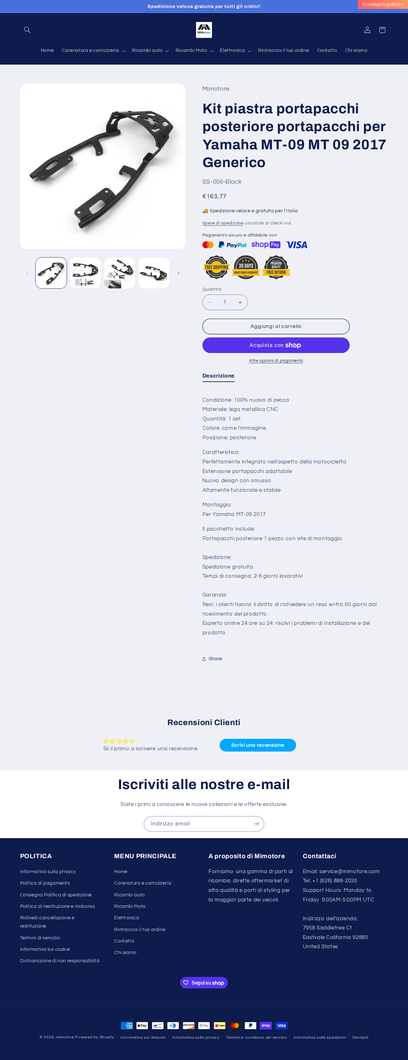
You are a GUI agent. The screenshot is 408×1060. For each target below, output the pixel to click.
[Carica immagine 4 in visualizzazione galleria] (153, 273)
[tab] (218, 377)
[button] (27, 30)
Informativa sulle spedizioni (320, 1037)
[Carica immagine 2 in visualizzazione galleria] (85, 273)
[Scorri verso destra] (178, 273)
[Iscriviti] (256, 824)
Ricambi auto (129, 894)
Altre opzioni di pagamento (276, 361)
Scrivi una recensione (257, 745)
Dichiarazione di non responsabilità (60, 960)
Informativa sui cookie (45, 949)
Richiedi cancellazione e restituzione (47, 922)
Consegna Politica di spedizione (56, 894)
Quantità (211, 289)
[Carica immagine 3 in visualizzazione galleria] (119, 273)
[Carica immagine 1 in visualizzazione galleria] (51, 273)
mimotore (65, 1037)
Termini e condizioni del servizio (256, 1037)
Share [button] (215, 658)
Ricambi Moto (130, 906)
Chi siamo (125, 952)
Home (120, 871)
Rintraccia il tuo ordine (139, 929)
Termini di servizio (40, 937)
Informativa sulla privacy (48, 871)
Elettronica (126, 917)
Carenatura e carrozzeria (142, 883)
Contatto (124, 941)
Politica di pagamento (45, 883)
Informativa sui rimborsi (143, 1037)
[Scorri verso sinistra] (27, 273)
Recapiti (360, 1037)
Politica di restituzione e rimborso (57, 906)
